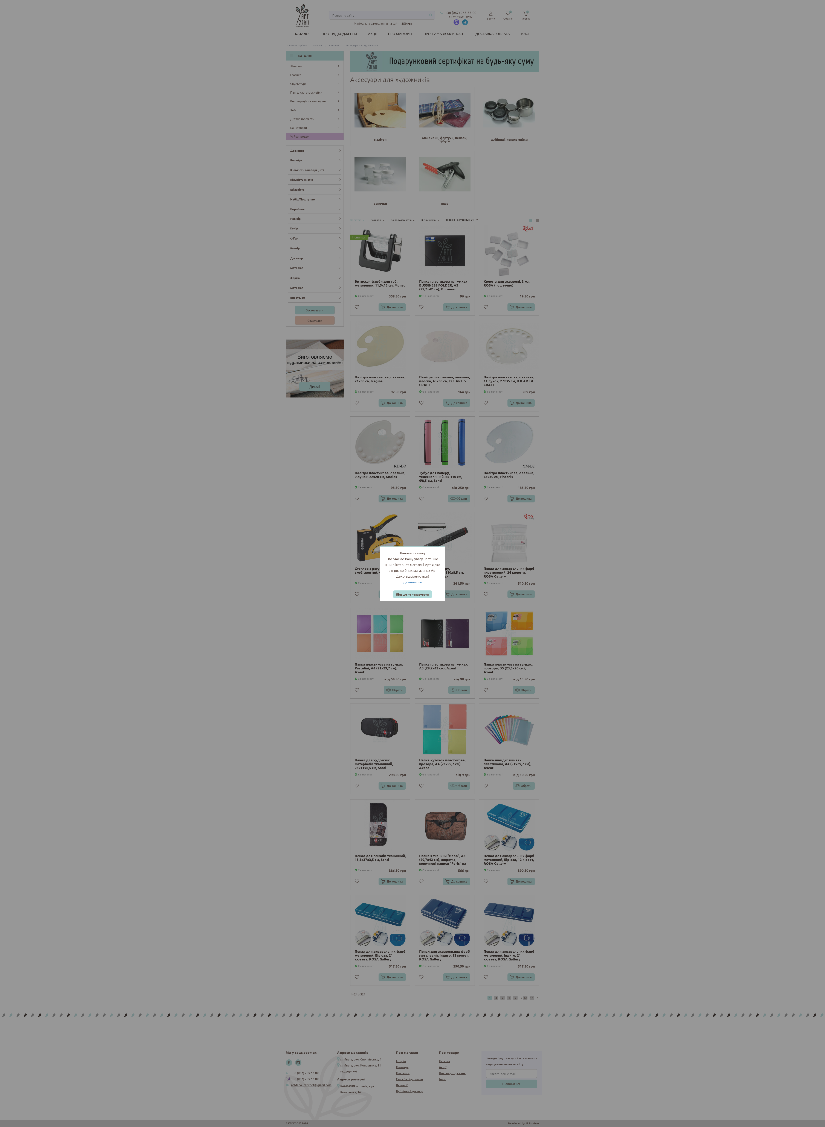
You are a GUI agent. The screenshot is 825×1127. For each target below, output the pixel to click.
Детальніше (412, 582)
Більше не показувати (412, 594)
